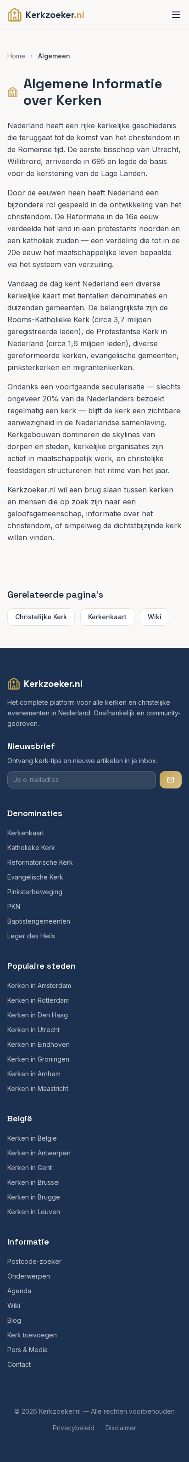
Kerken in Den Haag (37, 1015)
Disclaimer (121, 1428)
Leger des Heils (31, 936)
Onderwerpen (28, 1276)
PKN (13, 906)
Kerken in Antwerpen (39, 1153)
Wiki (154, 617)
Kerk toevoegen (32, 1335)
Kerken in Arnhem (34, 1074)
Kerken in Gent (29, 1167)
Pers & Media (27, 1349)
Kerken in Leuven (33, 1212)
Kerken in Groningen (38, 1059)
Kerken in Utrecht (33, 1030)
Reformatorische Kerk (40, 862)
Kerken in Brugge (33, 1197)
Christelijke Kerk (41, 617)
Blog (14, 1320)
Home (16, 56)
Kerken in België (32, 1138)
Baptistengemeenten (38, 921)
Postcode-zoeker (34, 1261)
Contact (19, 1364)
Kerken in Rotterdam (38, 1000)
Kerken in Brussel (33, 1182)
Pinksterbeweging (34, 892)
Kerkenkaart (107, 617)
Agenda (19, 1291)
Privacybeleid (73, 1428)
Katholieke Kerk (31, 847)
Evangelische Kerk (35, 877)
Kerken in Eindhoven (38, 1044)
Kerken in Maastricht (37, 1088)
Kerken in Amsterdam (39, 985)
